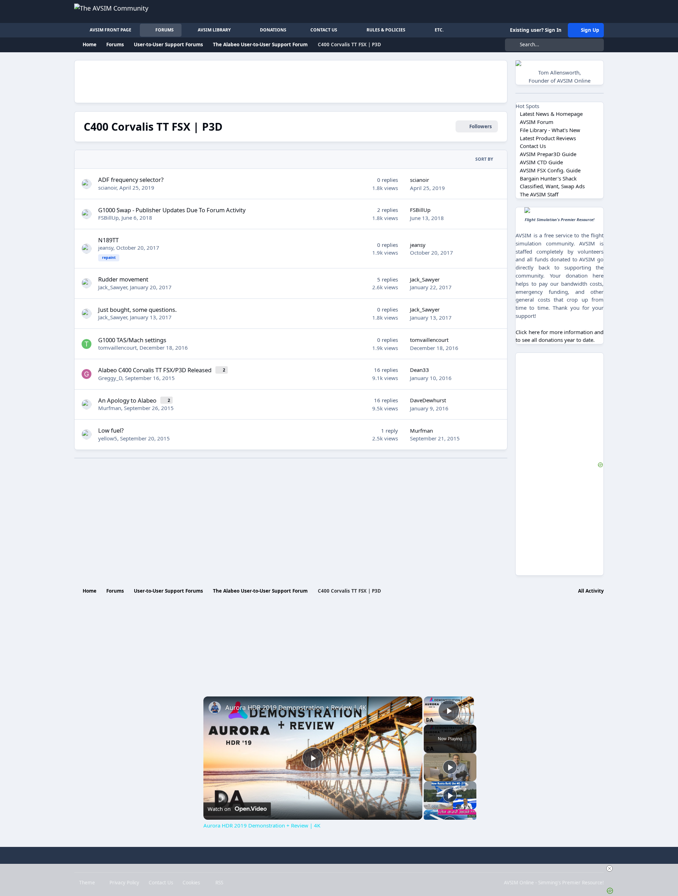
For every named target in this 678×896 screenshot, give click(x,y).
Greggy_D (110, 377)
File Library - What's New (550, 129)
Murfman (109, 407)
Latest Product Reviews (548, 138)
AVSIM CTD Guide (541, 162)
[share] (408, 704)
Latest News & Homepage (551, 113)
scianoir (107, 187)
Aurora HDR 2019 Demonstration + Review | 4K (295, 707)
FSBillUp (108, 217)
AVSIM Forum (536, 121)
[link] (215, 708)
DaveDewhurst (428, 400)
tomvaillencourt (117, 347)
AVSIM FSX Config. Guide (550, 170)
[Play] (450, 767)
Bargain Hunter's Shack (548, 178)
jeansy (105, 247)
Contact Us (533, 145)
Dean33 (419, 369)
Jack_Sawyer (112, 287)
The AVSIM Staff (539, 194)
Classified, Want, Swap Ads (552, 186)
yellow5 (107, 438)
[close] (609, 868)
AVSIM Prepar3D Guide (548, 154)
